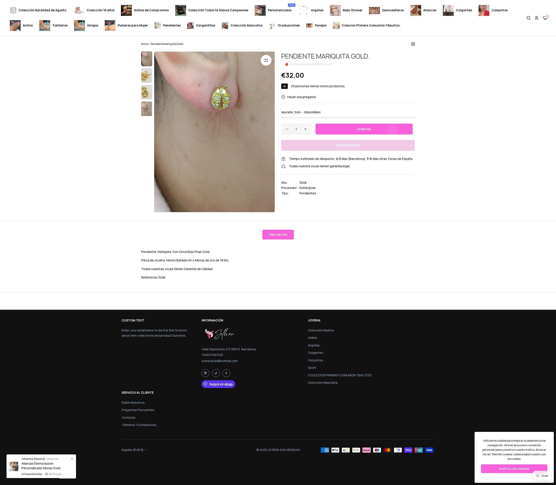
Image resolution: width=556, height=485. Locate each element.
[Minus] (287, 129)
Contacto (129, 417)
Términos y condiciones (139, 425)
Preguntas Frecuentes (138, 410)
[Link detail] (205, 373)
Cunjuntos (315, 360)
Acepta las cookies (514, 469)
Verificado (55, 474)
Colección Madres (321, 330)
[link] (72, 458)
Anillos (312, 338)
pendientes (307, 193)
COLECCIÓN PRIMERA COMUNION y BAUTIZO (340, 375)
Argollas (314, 345)
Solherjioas (307, 188)
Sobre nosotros (133, 402)
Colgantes (315, 353)
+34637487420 (212, 355)
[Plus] (305, 129)
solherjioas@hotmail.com (220, 361)
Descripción (278, 234)
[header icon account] (536, 18)
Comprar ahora (348, 145)
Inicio (144, 44)
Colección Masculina (323, 382)
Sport (312, 367)
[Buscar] (528, 18)
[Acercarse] (266, 60)
